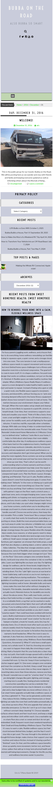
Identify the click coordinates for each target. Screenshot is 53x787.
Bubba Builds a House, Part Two (21, 249)
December (34, 105)
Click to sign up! (27, 785)
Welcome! (26, 120)
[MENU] (13, 96)
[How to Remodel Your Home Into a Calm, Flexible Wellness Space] (26, 349)
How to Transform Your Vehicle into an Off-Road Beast (24, 241)
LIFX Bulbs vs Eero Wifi (19, 228)
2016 (26, 105)
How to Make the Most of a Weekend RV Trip (20, 237)
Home (19, 105)
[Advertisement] (26, 66)
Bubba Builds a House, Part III (17, 232)
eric (38, 125)
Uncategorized (16, 184)
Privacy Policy (26, 194)
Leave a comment (36, 184)
